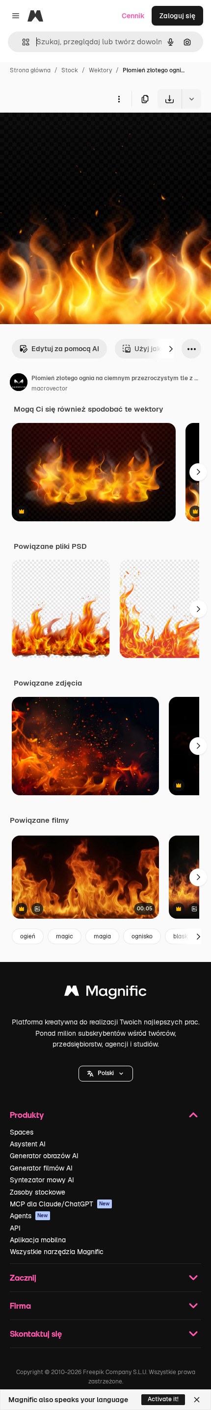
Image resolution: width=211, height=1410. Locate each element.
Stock (69, 70)
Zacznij (23, 1277)
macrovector (49, 388)
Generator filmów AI (41, 1168)
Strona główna (30, 70)
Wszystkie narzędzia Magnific (57, 1251)
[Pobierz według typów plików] (191, 99)
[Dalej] (171, 349)
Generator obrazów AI (44, 1155)
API (15, 1228)
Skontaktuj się (36, 1333)
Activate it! (163, 1399)
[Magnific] (105, 993)
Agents (29, 1215)
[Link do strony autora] (18, 383)
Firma (20, 1305)
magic (64, 936)
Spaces (21, 1132)
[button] (106, 1073)
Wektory (100, 70)
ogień (27, 936)
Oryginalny (67, 131)
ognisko (142, 936)
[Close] (197, 1400)
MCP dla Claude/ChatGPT (60, 1204)
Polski (106, 1073)
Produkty (27, 1115)
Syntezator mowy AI (42, 1179)
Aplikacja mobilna (38, 1239)
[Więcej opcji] (119, 99)
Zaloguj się (177, 15)
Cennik (133, 15)
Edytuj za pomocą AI (65, 348)
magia (102, 936)
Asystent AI (28, 1144)
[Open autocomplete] (21, 42)
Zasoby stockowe (37, 1192)
